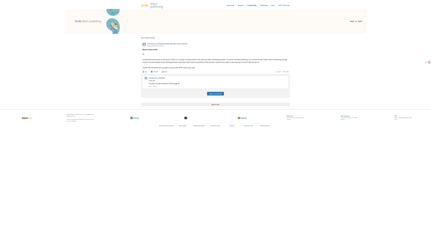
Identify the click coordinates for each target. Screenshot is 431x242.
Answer (156, 71)
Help (273, 5)
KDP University (284, 5)
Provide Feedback (264, 125)
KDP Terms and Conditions (166, 125)
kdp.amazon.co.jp (248, 125)
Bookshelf (230, 5)
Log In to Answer (215, 94)
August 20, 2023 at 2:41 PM (155, 46)
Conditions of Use (215, 125)
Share (165, 71)
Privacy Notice (182, 125)
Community (251, 5)
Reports (241, 5)
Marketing (263, 5)
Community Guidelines (199, 125)
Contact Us (232, 125)
